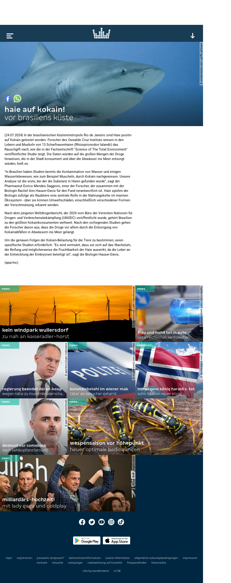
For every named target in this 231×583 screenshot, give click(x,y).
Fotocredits (158, 562)
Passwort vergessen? (50, 557)
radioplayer (75, 562)
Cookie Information (117, 557)
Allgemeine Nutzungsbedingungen (156, 557)
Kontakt (42, 562)
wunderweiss (100, 570)
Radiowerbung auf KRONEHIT (105, 562)
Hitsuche (58, 562)
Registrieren (24, 557)
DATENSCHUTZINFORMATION (85, 557)
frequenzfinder (137, 562)
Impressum (190, 557)
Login (9, 557)
